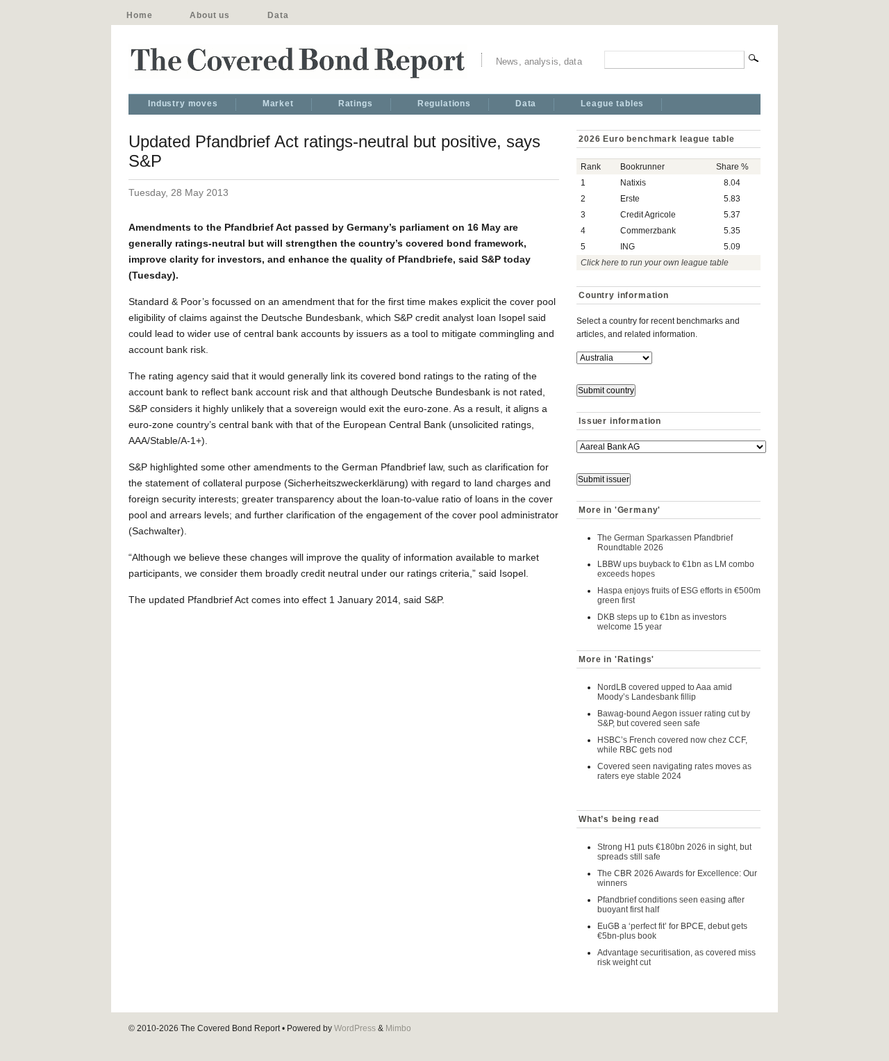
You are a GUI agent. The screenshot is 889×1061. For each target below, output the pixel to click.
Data (277, 15)
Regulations (444, 103)
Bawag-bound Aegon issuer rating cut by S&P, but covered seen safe (673, 718)
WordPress (355, 1028)
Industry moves (183, 103)
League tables (612, 103)
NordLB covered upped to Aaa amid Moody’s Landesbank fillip (664, 692)
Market (278, 103)
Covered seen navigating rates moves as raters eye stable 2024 (674, 771)
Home (139, 15)
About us (210, 15)
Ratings (355, 103)
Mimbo (398, 1028)
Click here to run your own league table (655, 263)
